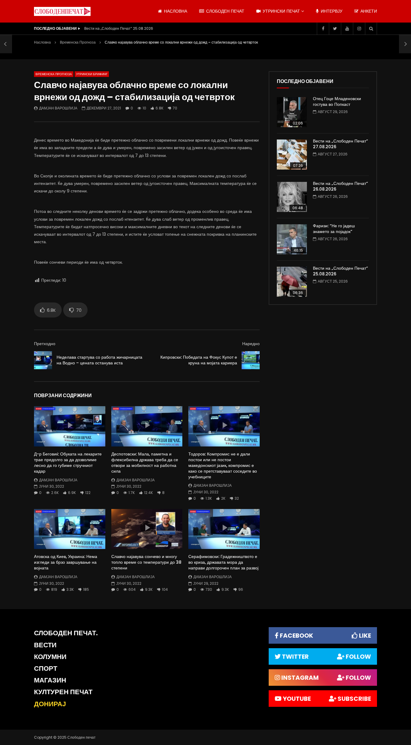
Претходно (44, 344)
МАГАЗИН (50, 680)
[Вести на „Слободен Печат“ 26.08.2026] (292, 197)
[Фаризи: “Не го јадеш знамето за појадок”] (292, 239)
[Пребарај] (371, 29)
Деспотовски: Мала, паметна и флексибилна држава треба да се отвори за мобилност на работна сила (144, 462)
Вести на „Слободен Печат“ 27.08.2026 (340, 144)
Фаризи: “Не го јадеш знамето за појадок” (334, 229)
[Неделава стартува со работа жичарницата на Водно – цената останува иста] (6, 44)
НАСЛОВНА (175, 11)
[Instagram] (359, 29)
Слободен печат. (66, 633)
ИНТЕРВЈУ (331, 11)
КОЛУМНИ (50, 656)
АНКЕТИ (368, 11)
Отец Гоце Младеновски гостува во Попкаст (337, 101)
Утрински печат (280, 11)
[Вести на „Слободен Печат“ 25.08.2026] (292, 282)
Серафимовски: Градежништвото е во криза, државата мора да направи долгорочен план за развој (223, 562)
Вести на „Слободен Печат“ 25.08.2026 (118, 28)
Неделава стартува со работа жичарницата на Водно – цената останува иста (99, 360)
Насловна (42, 42)
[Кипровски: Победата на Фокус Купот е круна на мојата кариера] (251, 360)
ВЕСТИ (45, 645)
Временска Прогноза (78, 42)
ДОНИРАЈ (50, 704)
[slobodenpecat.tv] (62, 11)
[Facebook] (323, 29)
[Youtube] (347, 29)
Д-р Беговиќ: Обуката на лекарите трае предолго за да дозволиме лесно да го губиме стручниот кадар (68, 462)
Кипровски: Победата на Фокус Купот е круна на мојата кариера (198, 360)
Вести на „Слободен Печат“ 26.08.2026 (340, 186)
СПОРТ (45, 668)
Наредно (251, 344)
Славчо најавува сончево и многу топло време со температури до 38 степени (146, 562)
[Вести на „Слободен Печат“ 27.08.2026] (292, 154)
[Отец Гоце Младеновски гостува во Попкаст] (292, 112)
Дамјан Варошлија (58, 108)
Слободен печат (224, 11)
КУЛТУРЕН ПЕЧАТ (63, 692)
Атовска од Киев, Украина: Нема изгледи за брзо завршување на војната (65, 562)
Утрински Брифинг (91, 74)
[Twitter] (335, 29)
